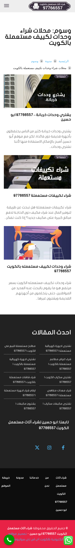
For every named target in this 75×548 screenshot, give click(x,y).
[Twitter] (37, 448)
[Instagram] (49, 448)
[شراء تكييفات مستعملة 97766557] (37, 172)
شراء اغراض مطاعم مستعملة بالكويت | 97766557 (59, 364)
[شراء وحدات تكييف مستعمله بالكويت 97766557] (37, 243)
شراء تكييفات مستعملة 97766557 (42, 195)
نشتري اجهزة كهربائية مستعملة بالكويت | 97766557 (22, 364)
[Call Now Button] (9, 540)
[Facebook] (63, 448)
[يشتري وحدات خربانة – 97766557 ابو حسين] (37, 91)
